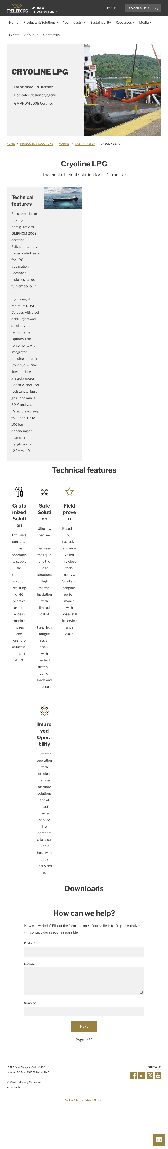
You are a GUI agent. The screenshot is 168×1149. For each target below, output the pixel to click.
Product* (29, 943)
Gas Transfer (85, 143)
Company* (30, 1003)
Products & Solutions (36, 143)
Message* (30, 963)
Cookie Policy (72, 1100)
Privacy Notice (93, 1100)
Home (11, 143)
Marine (64, 143)
